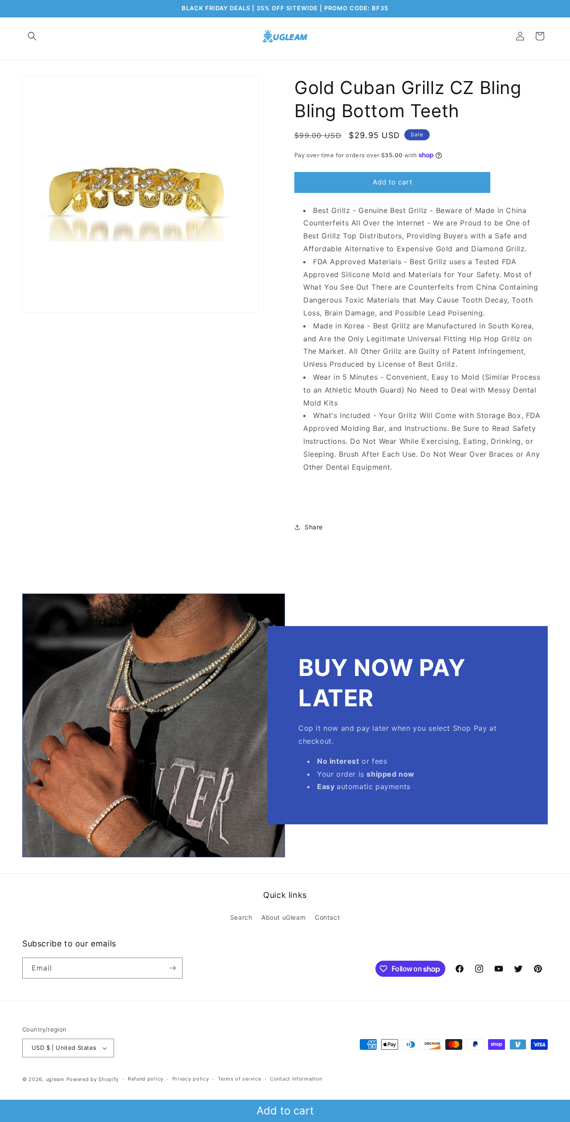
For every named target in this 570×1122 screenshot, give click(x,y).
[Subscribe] (172, 968)
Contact (327, 917)
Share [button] (314, 527)
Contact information (296, 1079)
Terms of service (239, 1079)
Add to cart (285, 1110)
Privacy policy (190, 1079)
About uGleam (283, 917)
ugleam (55, 1079)
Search (241, 917)
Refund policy (145, 1079)
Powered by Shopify (92, 1079)
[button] (32, 36)
